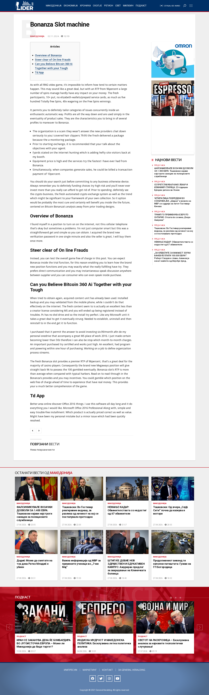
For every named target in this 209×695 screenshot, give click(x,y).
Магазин (128, 5)
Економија (71, 5)
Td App (39, 72)
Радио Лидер (24, 5)
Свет (118, 5)
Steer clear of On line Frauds (53, 59)
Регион (108, 5)
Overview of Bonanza (48, 55)
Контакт (107, 669)
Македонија (53, 5)
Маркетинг (90, 669)
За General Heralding (131, 669)
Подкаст (141, 5)
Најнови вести (168, 159)
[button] (9, 627)
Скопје (97, 5)
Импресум (70, 669)
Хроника (85, 5)
